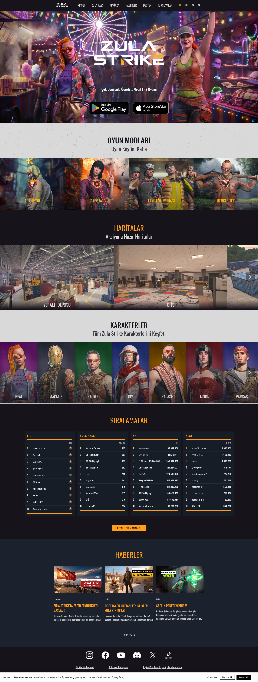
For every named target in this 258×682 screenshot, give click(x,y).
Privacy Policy (118, 677)
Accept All (243, 677)
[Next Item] (250, 276)
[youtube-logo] (121, 655)
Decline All (227, 677)
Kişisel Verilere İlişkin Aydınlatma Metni (162, 667)
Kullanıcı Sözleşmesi (118, 667)
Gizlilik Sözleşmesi (85, 667)
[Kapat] (254, 677)
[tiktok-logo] (168, 655)
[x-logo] (153, 655)
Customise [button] (212, 677)
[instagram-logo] (89, 655)
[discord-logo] (137, 655)
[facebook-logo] (105, 655)
